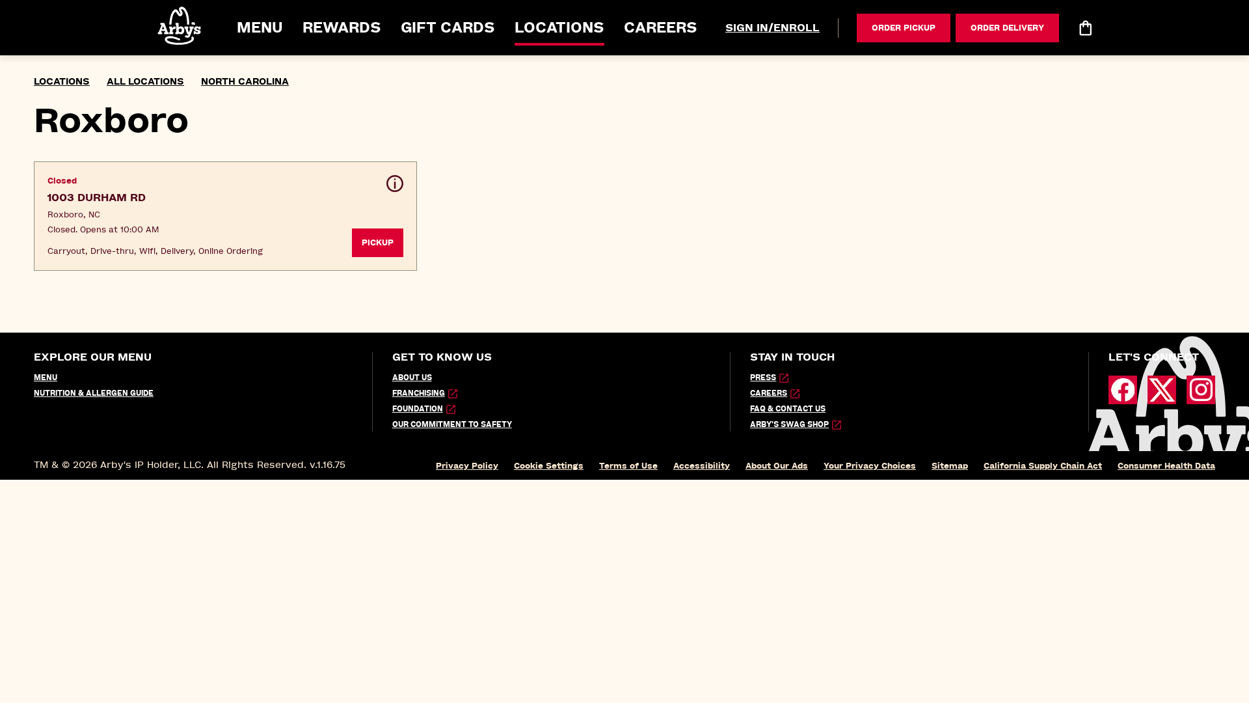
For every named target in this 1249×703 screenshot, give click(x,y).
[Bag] (1085, 28)
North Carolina (245, 81)
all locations (145, 81)
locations (62, 81)
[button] (180, 26)
